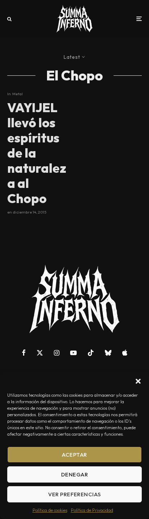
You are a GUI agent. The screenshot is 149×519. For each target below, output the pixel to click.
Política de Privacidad (92, 510)
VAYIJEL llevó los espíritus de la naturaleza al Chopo (36, 153)
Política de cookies (50, 510)
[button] (138, 381)
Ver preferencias (74, 494)
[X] (39, 352)
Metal (17, 93)
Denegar (74, 474)
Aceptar (74, 454)
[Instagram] (56, 352)
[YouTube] (73, 352)
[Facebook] (23, 352)
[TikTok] (90, 352)
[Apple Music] (125, 352)
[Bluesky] (108, 352)
